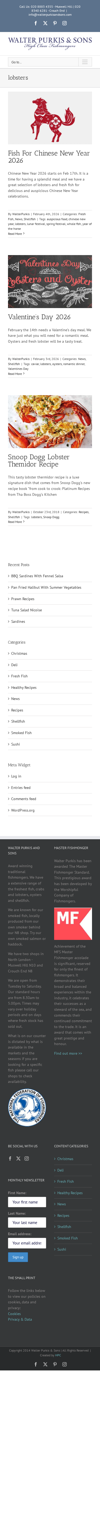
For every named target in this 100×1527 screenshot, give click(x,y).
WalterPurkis (21, 214)
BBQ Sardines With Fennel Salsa (37, 576)
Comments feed (23, 798)
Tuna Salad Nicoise (26, 610)
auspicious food (57, 219)
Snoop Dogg (51, 517)
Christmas (19, 653)
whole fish (74, 224)
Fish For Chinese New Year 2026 (49, 157)
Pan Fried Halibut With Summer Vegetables (46, 587)
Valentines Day (18, 369)
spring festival (56, 224)
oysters (57, 364)
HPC (58, 1355)
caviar (35, 364)
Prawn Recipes (22, 598)
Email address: (19, 1233)
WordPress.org (23, 810)
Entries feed (21, 787)
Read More (15, 234)
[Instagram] (27, 1158)
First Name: (17, 1192)
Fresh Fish (19, 676)
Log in (16, 776)
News (18, 219)
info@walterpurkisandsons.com (50, 15)
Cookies (14, 1313)
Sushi (15, 744)
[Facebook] (10, 1158)
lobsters (20, 224)
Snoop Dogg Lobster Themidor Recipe (39, 460)
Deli (14, 664)
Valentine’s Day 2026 (39, 317)
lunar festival (36, 224)
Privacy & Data (20, 1319)
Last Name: (17, 1213)
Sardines (18, 621)
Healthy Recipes (24, 687)
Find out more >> (68, 1053)
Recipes (84, 512)
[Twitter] (18, 1158)
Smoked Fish (21, 732)
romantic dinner (74, 364)
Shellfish (30, 219)
